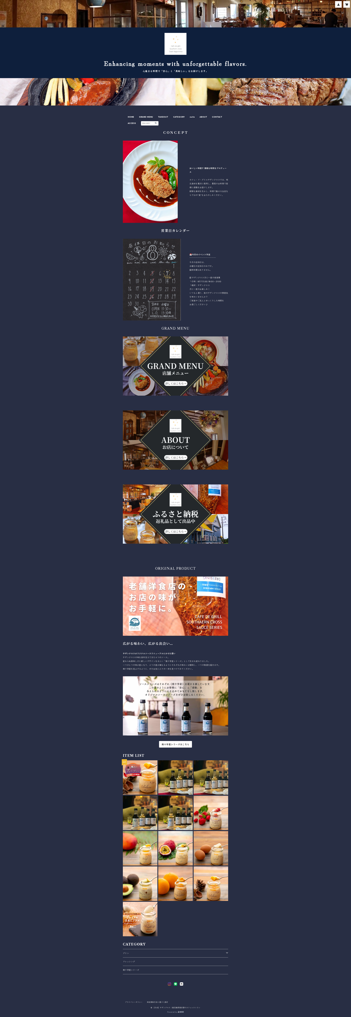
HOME (131, 117)
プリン (126, 953)
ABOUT (203, 117)
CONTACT (217, 117)
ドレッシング (129, 961)
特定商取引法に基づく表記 (157, 1002)
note (192, 117)
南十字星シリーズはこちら (175, 744)
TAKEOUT (163, 117)
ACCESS (132, 123)
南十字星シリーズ (131, 970)
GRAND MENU (146, 117)
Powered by (172, 1012)
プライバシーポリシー (134, 1002)
